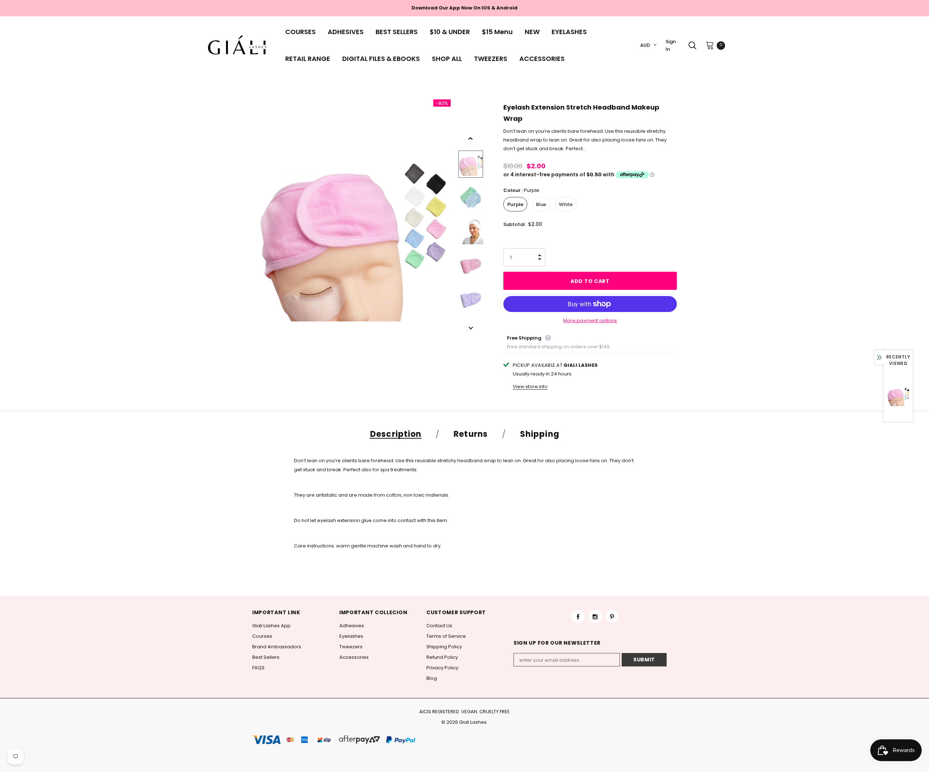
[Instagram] (595, 616)
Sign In (671, 45)
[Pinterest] (612, 616)
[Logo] (239, 45)
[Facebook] (578, 616)
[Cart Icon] (709, 45)
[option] (351, 231)
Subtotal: (514, 224)
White (566, 204)
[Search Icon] (692, 45)
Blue (541, 204)
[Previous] (470, 138)
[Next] (470, 328)
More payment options (590, 320)
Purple (515, 204)
